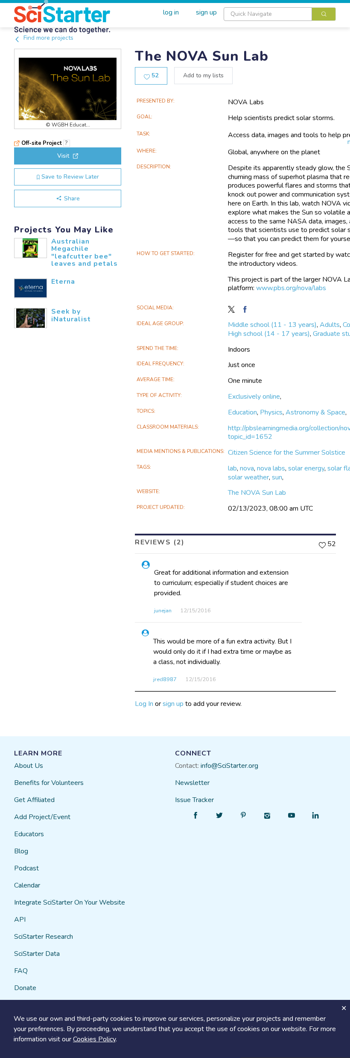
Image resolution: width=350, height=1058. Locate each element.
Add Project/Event (42, 817)
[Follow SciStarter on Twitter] (219, 815)
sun (277, 477)
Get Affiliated (34, 800)
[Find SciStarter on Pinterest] (243, 815)
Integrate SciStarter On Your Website (69, 902)
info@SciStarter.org (229, 765)
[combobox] (280, 14)
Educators (29, 834)
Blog (21, 851)
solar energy (306, 468)
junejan (163, 610)
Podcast (26, 868)
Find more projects (47, 38)
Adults (330, 324)
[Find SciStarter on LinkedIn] (315, 815)
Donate (25, 988)
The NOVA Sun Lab (257, 492)
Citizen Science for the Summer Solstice (286, 452)
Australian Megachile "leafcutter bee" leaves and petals (84, 253)
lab (232, 468)
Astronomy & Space (315, 412)
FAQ (21, 971)
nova (247, 468)
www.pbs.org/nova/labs (291, 288)
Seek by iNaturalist (71, 315)
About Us (28, 765)
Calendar (27, 885)
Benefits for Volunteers (49, 783)
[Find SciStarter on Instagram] (267, 815)
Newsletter (192, 783)
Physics (271, 412)
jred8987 (165, 679)
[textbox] (268, 14)
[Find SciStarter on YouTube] (291, 815)
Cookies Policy (94, 1039)
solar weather (248, 477)
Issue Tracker (194, 800)
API (20, 919)
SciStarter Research (43, 936)
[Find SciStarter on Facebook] (195, 815)
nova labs (271, 468)
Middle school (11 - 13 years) (272, 324)
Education (242, 412)
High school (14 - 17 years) (269, 333)
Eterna (63, 281)
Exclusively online (254, 396)
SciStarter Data (37, 953)
